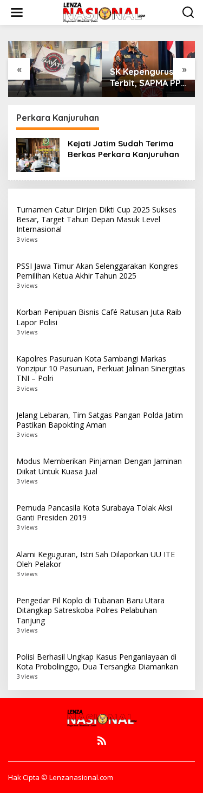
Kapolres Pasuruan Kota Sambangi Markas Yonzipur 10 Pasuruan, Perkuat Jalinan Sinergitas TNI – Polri (100, 368)
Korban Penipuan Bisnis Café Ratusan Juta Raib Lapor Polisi (98, 317)
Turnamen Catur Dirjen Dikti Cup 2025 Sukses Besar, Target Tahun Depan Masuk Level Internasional (96, 219)
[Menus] (16, 12)
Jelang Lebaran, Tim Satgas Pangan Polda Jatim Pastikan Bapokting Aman (99, 420)
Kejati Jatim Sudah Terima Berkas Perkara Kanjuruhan (123, 148)
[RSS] (102, 740)
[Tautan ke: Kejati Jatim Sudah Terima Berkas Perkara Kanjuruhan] (38, 154)
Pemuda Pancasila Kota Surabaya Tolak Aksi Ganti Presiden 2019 (94, 512)
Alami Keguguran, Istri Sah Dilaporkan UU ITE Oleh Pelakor (95, 559)
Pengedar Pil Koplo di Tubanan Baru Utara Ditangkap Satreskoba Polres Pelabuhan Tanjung (90, 610)
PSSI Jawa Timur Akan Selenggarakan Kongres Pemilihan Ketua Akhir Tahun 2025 (97, 271)
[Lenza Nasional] (103, 12)
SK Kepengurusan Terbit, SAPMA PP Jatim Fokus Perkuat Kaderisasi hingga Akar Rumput (147, 77)
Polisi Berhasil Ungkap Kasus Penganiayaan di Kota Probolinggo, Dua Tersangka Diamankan (97, 662)
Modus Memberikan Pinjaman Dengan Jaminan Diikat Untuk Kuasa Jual (99, 466)
